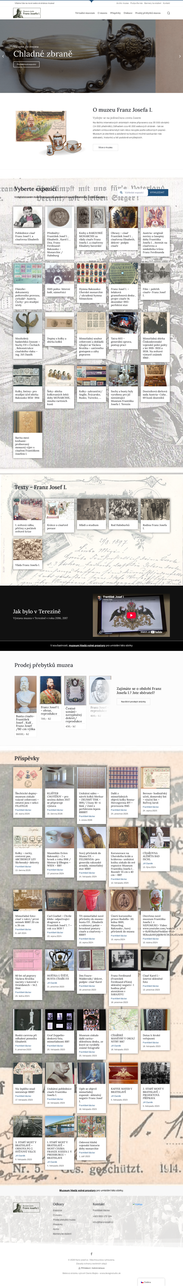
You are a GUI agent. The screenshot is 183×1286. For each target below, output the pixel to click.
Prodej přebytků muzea (147, 13)
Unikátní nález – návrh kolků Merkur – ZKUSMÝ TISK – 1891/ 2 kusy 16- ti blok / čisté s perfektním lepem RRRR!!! (91, 803)
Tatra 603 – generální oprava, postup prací (121, 342)
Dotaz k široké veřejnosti (151, 1037)
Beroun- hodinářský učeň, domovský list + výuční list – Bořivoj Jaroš (155, 798)
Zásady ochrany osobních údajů (91, 1263)
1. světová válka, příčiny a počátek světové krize (25, 528)
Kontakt (99, 1204)
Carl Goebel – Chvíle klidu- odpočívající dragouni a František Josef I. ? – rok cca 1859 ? (59, 922)
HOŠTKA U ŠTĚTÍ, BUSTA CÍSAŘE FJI (58, 977)
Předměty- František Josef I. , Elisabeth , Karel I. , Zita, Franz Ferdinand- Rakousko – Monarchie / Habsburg (58, 244)
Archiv (56, 1229)
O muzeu (102, 13)
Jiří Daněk (148, 863)
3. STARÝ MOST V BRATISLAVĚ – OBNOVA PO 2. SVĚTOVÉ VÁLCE (25, 1147)
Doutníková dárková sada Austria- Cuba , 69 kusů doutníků (155, 394)
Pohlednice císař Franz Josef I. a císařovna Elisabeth (27, 236)
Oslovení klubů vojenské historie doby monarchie (89, 1145)
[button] (33, 3)
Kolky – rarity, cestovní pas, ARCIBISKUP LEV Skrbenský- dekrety (27, 857)
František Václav (23, 810)
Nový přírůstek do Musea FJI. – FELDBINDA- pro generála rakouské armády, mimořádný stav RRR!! (91, 860)
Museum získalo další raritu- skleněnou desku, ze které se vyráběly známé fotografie (91, 1041)
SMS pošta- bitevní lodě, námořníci (58, 290)
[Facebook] (91, 1253)
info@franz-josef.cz (103, 1222)
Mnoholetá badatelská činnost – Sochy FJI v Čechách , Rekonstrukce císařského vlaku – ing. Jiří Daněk (27, 346)
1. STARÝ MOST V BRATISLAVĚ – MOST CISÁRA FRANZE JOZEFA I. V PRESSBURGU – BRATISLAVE (59, 1150)
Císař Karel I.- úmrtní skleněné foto (153, 978)
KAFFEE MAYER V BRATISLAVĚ (121, 1090)
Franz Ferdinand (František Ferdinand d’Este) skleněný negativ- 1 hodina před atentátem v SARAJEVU (122, 985)
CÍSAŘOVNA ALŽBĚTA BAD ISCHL (151, 856)
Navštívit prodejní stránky (133, 702)
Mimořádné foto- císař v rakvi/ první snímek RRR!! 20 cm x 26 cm (27, 920)
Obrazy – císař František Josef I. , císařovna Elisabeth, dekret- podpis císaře (123, 239)
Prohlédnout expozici (26, 64)
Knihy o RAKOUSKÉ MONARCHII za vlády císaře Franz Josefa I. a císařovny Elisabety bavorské (91, 239)
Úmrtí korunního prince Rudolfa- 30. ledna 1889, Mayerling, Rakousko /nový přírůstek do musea (122, 923)
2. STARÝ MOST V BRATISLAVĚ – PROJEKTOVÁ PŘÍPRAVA (153, 1093)
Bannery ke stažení (62, 1234)
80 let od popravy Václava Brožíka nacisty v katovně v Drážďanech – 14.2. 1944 (26, 982)
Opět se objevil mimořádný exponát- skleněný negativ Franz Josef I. (90, 1095)
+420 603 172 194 (102, 1216)
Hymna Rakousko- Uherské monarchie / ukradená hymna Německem (91, 293)
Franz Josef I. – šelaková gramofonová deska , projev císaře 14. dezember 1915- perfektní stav (123, 297)
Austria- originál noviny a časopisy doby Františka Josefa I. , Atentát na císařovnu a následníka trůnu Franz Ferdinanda (155, 242)
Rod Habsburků (120, 525)
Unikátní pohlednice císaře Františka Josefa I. (59, 1092)
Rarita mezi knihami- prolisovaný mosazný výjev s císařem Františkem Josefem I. (27, 445)
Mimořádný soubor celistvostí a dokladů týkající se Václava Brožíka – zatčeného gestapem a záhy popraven (91, 346)
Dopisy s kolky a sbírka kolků (56, 340)
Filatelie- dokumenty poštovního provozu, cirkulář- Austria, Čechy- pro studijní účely (27, 297)
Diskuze (128, 13)
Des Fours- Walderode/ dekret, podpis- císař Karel (91, 978)
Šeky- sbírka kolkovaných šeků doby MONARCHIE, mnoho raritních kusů (58, 398)
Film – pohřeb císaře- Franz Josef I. (154, 292)
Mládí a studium (88, 525)
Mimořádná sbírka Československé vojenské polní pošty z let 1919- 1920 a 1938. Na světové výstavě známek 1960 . (155, 348)
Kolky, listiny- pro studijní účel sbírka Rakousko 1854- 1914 (27, 394)
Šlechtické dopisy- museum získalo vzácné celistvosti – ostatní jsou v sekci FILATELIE (27, 799)
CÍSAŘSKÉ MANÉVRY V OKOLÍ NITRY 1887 (123, 1038)
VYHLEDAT (157, 192)
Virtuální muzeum (85, 13)
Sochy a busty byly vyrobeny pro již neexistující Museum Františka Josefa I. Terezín (122, 398)
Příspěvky (115, 13)
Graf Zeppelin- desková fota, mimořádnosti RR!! (58, 1038)
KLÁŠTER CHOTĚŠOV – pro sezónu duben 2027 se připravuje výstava (58, 799)
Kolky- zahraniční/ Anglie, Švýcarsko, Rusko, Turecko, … (90, 394)
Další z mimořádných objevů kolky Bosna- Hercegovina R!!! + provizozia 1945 (123, 799)
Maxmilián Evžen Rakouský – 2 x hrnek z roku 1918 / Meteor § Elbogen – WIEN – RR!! (59, 859)
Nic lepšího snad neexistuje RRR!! (25, 1090)
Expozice (57, 1210)
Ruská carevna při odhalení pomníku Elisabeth (26, 1038)
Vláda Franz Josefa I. (27, 565)
